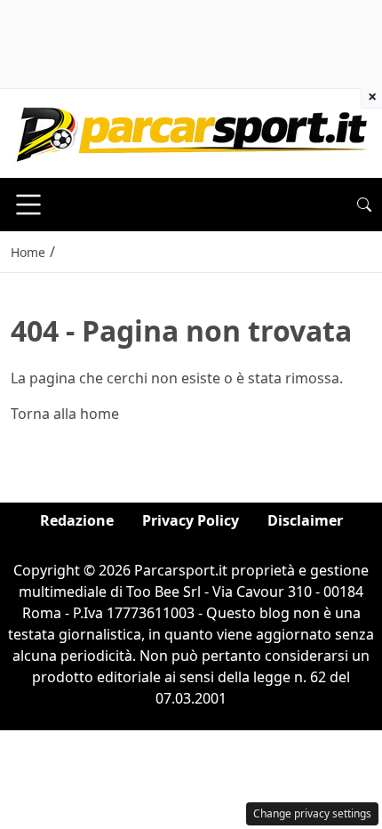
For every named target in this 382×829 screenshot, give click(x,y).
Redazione (77, 520)
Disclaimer (305, 520)
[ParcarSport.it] (191, 131)
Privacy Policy (190, 520)
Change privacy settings (312, 813)
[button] (364, 204)
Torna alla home (65, 413)
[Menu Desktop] (28, 204)
